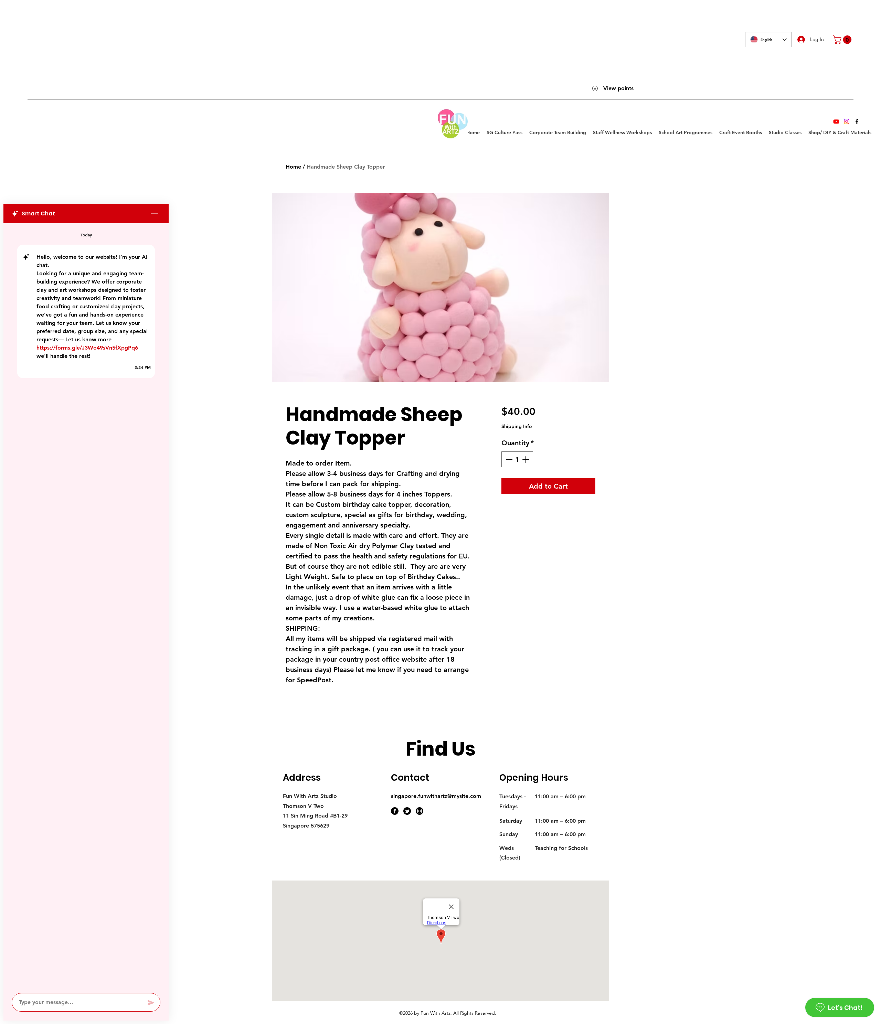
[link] (843, 39)
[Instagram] (846, 121)
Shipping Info (516, 426)
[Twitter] (407, 811)
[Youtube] (836, 121)
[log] (86, 606)
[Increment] (526, 459)
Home (293, 166)
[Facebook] (856, 121)
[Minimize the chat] (154, 213)
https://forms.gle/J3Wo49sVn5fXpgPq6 (87, 347)
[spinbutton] (517, 459)
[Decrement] (508, 459)
